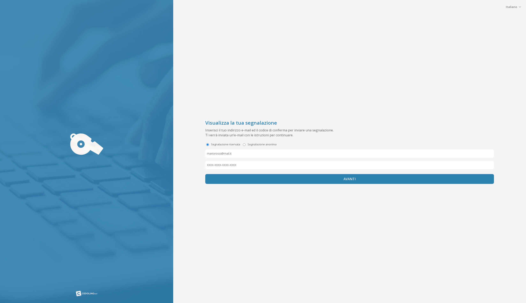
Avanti (350, 179)
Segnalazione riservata (225, 144)
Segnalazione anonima (262, 144)
